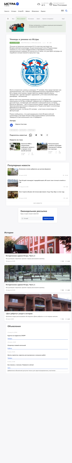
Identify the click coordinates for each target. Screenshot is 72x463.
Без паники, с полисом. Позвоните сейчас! (21, 365)
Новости (6, 11)
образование (13, 130)
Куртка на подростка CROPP (16, 335)
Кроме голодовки (47, 19)
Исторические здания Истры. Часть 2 (20, 256)
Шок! (38, 19)
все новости (38, 203)
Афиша (27, 11)
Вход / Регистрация (60, 5)
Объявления (35, 11)
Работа (10, 348)
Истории (13, 11)
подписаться (48, 218)
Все (13, 19)
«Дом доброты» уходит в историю (19, 314)
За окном (31, 19)
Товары (10, 338)
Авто (9, 368)
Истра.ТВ (20, 11)
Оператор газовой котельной (17, 345)
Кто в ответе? (21, 19)
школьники (23, 130)
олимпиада (31, 130)
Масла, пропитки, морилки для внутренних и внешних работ (27, 355)
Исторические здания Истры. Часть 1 (20, 285)
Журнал (43, 11)
